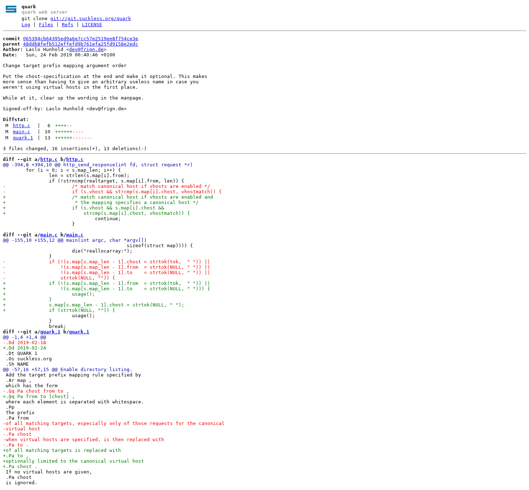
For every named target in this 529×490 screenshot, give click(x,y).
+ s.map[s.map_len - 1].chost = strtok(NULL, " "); (93, 305)
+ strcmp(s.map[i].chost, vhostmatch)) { (96, 213)
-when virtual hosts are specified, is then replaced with (83, 439)
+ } (27, 299)
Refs (67, 24)
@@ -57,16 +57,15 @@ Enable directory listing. (67, 369)
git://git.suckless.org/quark (90, 18)
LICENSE (92, 24)
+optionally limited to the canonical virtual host (73, 461)
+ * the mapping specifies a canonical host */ (101, 202)
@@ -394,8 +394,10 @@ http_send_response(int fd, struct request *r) (98, 164)
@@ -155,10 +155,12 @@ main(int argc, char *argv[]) (75, 240)
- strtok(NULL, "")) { (59, 278)
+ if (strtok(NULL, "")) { (59, 310)
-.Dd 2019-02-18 (24, 342)
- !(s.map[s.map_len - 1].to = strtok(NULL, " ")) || (106, 272)
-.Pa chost (17, 434)
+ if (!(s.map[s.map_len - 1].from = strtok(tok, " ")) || (106, 283)
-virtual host (21, 428)
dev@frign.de (86, 49)
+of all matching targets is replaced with (62, 450)
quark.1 (23, 137)
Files (46, 24)
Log (26, 24)
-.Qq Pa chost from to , (36, 391)
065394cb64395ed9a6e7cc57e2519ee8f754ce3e (80, 38)
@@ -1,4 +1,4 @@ (24, 337)
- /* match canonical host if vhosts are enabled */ (106, 186)
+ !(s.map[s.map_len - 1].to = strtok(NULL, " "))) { (106, 288)
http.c (21, 125)
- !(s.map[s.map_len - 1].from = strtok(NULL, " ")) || (106, 267)
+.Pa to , (16, 455)
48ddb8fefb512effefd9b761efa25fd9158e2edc (80, 44)
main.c (21, 131)
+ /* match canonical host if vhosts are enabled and (108, 197)
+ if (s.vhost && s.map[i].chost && (83, 208)
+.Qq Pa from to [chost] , (39, 396)
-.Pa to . (16, 445)
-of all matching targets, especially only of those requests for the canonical (114, 423)
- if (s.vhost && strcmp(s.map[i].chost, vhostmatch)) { (112, 191)
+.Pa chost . (20, 466)
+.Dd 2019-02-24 (24, 348)
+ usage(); (49, 294)
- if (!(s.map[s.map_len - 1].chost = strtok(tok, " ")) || (106, 261)
